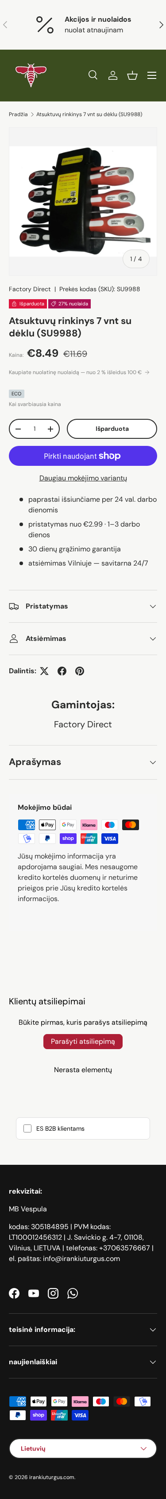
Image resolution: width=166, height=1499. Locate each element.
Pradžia (18, 114)
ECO (17, 393)
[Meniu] (152, 75)
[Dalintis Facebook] (62, 671)
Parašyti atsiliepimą (83, 1041)
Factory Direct (30, 289)
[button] (132, 75)
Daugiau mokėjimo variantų (83, 478)
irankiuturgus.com (51, 1477)
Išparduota (112, 429)
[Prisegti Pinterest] (80, 671)
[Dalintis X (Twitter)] (44, 671)
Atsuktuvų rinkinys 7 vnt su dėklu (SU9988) (89, 114)
